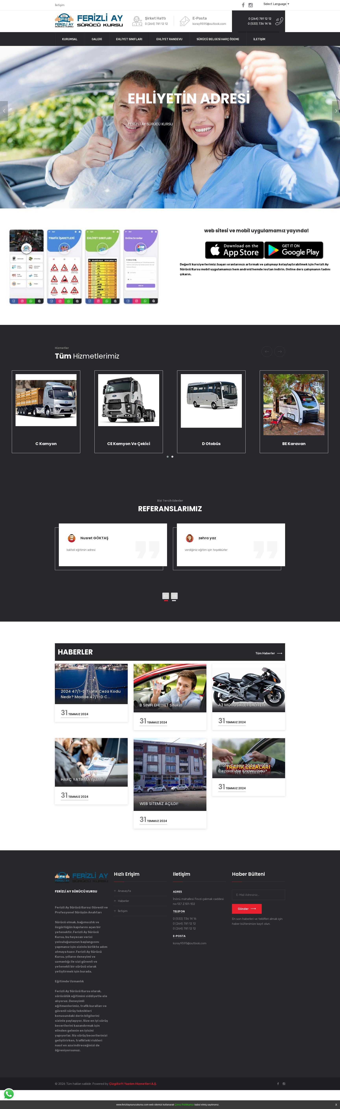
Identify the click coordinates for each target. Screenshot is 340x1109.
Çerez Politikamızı (184, 1104)
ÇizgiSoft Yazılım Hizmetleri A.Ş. (133, 1084)
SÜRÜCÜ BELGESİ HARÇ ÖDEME (218, 39)
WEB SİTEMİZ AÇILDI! (159, 803)
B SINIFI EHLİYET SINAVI (161, 705)
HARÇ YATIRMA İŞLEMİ (82, 779)
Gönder (243, 909)
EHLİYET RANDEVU (169, 39)
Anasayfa (124, 891)
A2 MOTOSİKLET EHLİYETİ (241, 705)
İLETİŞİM (259, 39)
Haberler (123, 901)
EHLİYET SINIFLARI (129, 39)
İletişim (60, 5)
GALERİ (97, 39)
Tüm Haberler (265, 653)
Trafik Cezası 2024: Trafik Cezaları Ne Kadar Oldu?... (244, 768)
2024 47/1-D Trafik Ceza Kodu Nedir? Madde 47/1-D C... (91, 694)
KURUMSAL (70, 39)
